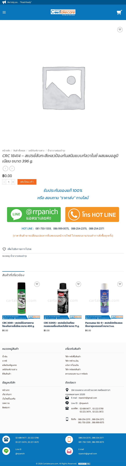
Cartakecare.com (50, 463)
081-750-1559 (84, 422)
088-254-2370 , (85, 438)
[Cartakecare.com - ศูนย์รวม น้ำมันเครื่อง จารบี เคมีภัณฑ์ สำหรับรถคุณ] (63, 12)
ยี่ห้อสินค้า (6, 374)
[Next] (123, 307)
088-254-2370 (79, 228)
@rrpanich (83, 403)
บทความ (6, 403)
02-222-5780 (98, 408)
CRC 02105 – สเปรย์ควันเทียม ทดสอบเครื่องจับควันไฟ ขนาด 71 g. (61, 324)
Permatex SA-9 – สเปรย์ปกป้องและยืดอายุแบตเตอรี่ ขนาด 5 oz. (104, 324)
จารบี (4, 361)
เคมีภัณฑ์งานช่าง (36, 150)
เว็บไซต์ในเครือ (8, 399)
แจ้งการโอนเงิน (72, 365)
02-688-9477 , (22, 438)
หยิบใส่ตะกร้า (27, 181)
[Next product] (5, 168)
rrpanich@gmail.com (88, 398)
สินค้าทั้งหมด (19, 150)
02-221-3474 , (22, 442)
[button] (4, 12)
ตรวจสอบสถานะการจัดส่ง (76, 374)
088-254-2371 (96, 228)
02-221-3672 (98, 412)
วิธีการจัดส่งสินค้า (73, 369)
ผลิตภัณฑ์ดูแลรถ (9, 365)
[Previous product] (12, 168)
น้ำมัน (4, 356)
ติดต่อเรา (6, 407)
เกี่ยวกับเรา (7, 394)
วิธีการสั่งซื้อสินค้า (73, 356)
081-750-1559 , (85, 442)
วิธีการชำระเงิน (72, 361)
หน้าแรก (6, 390)
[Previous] (2, 307)
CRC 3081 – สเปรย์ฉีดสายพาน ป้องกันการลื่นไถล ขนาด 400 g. (18, 324)
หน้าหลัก (6, 150)
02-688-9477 (85, 408)
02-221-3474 (85, 412)
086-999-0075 (61, 228)
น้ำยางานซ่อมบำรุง (56, 150)
